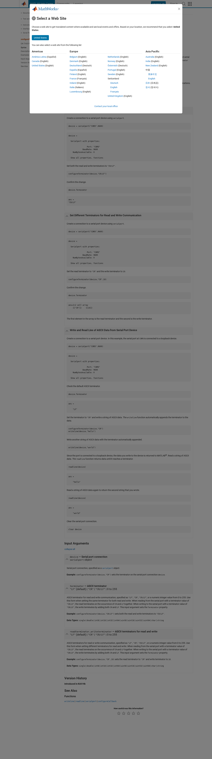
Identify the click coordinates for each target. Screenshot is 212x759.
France (73, 78)
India (148, 61)
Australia (150, 57)
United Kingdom (115, 96)
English (113, 87)
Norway (111, 61)
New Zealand (152, 65)
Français (114, 91)
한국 (148, 87)
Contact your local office (106, 106)
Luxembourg (76, 91)
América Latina (39, 57)
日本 (148, 83)
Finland (73, 74)
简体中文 (152, 74)
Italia (72, 87)
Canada (35, 61)
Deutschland (76, 65)
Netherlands (114, 57)
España (73, 70)
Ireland (73, 83)
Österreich (113, 65)
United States (38, 65)
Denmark (74, 61)
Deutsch (114, 83)
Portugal (112, 70)
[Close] (179, 9)
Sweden (111, 74)
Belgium (73, 57)
